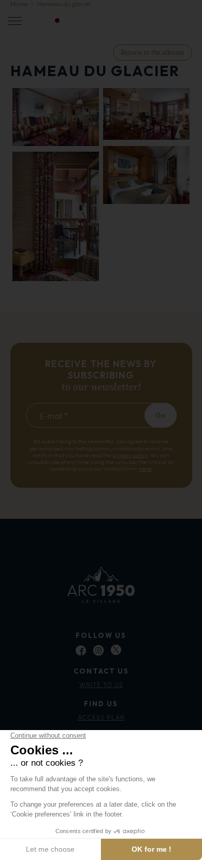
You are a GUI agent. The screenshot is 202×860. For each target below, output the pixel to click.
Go (160, 415)
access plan (101, 717)
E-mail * (53, 416)
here (145, 468)
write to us (101, 685)
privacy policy (129, 455)
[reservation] (158, 21)
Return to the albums (152, 52)
